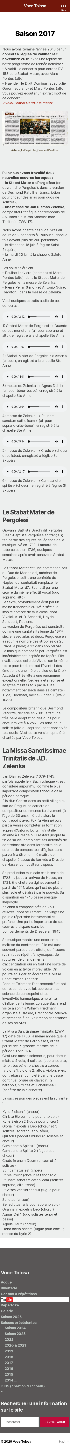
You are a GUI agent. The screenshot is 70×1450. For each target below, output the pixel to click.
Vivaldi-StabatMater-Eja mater (27, 103)
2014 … (11, 1380)
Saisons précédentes (19, 1323)
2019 (9, 1351)
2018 (9, 1357)
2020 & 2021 (15, 1345)
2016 (9, 1369)
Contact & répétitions (19, 1294)
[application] (34, 499)
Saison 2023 (15, 1334)
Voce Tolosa (35, 6)
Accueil (7, 1282)
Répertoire (10, 1305)
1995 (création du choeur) (23, 1386)
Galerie (7, 1311)
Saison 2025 (11, 1317)
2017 (9, 1363)
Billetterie (9, 1288)
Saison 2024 (15, 1328)
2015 (9, 1374)
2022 (9, 1339)
